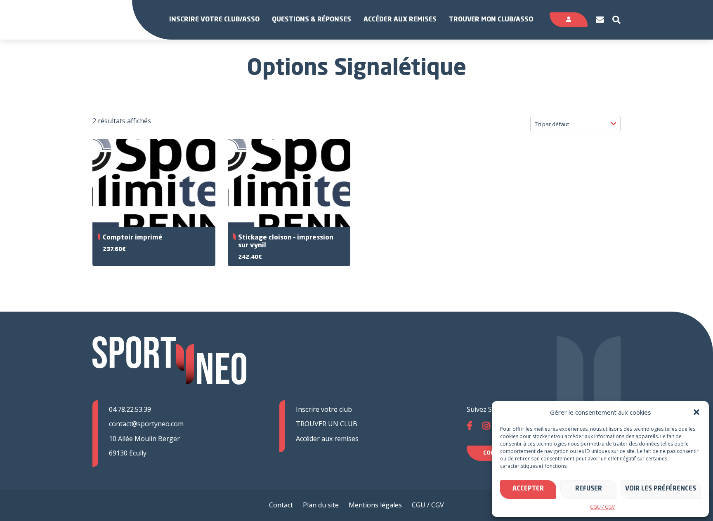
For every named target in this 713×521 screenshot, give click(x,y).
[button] (696, 412)
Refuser (588, 489)
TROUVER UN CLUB (326, 423)
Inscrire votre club (324, 409)
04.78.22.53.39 (130, 409)
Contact (281, 504)
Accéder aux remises (400, 19)
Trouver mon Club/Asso (491, 19)
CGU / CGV (602, 506)
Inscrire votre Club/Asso (214, 19)
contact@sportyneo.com (146, 423)
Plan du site (321, 504)
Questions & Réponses (311, 19)
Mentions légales (375, 504)
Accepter (528, 489)
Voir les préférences (660, 489)
